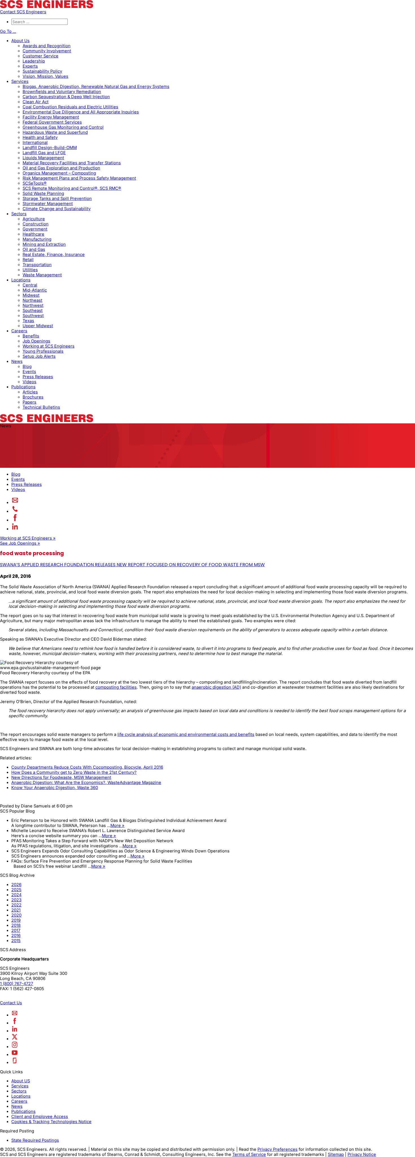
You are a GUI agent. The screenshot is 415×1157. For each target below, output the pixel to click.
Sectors (19, 213)
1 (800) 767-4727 (16, 983)
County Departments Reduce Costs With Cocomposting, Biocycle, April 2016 (87, 767)
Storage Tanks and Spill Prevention (57, 198)
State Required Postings (35, 1140)
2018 (16, 925)
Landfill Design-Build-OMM (50, 147)
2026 (16, 884)
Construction (36, 224)
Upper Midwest (38, 325)
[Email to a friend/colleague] (15, 502)
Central (30, 285)
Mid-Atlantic (35, 290)
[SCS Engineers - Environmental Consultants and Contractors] (46, 6)
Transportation (37, 264)
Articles (30, 392)
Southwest (33, 315)
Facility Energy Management (51, 117)
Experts (30, 66)
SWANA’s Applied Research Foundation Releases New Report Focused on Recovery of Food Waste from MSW (132, 564)
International (35, 142)
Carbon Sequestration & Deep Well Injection (66, 96)
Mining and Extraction (44, 244)
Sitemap (336, 1154)
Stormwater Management (48, 203)
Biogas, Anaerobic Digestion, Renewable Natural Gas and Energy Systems (96, 86)
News (17, 361)
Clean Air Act (36, 101)
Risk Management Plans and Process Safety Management (79, 178)
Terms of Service (249, 1154)
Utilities (30, 269)
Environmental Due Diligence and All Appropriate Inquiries (81, 112)
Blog (27, 366)
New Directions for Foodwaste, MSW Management (61, 777)
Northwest (33, 305)
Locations (20, 280)
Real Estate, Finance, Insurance (54, 254)
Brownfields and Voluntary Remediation (62, 91)
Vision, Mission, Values (45, 76)
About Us (20, 40)
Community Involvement (47, 50)
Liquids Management (43, 157)
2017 (15, 930)
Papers (29, 402)
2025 (16, 889)
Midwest (31, 295)
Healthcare (33, 234)
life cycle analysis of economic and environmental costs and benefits (185, 734)
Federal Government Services (52, 122)
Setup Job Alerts (39, 356)
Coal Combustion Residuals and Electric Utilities (70, 106)
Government (35, 229)
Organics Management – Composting (59, 173)
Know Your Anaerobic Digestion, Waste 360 (54, 787)
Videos (29, 381)
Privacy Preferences (277, 1149)
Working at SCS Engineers (49, 346)
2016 (16, 935)
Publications (23, 386)
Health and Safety (40, 137)
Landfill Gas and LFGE (44, 152)
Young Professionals (43, 351)
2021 (16, 910)
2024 (16, 894)
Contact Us (11, 1002)
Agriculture (34, 218)
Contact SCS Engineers (23, 11)
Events (29, 371)
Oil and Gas (34, 249)
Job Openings (36, 341)
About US (20, 1080)
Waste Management (42, 274)
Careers (19, 330)
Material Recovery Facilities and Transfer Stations (72, 162)
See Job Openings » (20, 543)
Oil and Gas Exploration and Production (61, 168)
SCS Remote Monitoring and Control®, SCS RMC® (72, 188)
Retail (28, 259)
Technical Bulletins (41, 407)
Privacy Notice (362, 1154)
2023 (16, 899)
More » (117, 825)
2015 (16, 940)
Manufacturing (37, 239)
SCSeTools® (35, 183)
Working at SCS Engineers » (28, 538)
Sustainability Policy (42, 71)
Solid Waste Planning (43, 193)
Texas (28, 320)
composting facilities (116, 687)
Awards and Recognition (47, 45)
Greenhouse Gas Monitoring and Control (63, 127)
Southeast (33, 310)
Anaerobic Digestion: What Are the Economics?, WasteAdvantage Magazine (86, 782)
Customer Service (40, 56)
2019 (16, 920)
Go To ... (8, 31)
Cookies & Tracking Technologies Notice (51, 1121)
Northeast (32, 300)
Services (20, 81)
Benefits (31, 336)
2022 (16, 905)
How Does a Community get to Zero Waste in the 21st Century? (74, 772)
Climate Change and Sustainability (57, 208)
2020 (16, 915)
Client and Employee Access (39, 1116)
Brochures (33, 397)
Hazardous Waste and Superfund (55, 132)
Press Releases (38, 376)
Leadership (34, 61)
